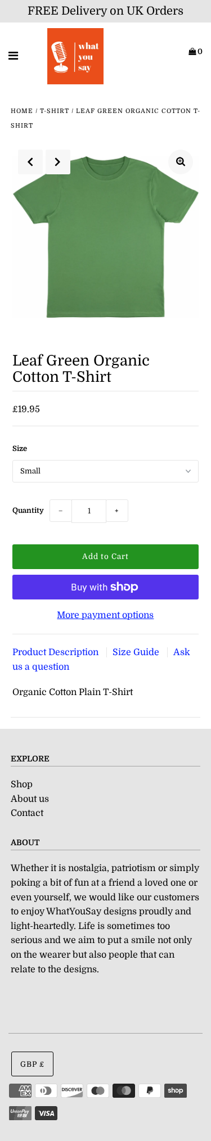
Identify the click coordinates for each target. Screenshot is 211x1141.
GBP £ (32, 1064)
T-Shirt (54, 111)
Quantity (28, 510)
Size (19, 448)
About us (30, 799)
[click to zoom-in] (180, 162)
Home (22, 111)
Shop (22, 784)
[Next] (58, 162)
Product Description (56, 652)
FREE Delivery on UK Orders (105, 10)
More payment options (105, 615)
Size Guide (137, 652)
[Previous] (30, 162)
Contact (27, 813)
